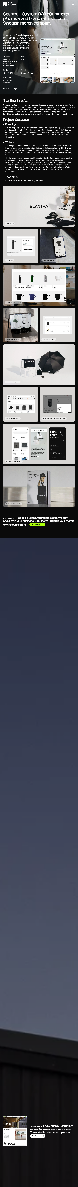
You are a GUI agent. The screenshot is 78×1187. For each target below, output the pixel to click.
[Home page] (9, 4)
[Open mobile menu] (73, 3)
